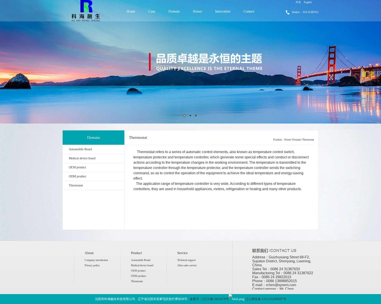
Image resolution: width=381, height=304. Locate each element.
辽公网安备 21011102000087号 (265, 299)
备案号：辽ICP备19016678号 (209, 299)
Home (131, 11)
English (308, 2)
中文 (298, 2)
